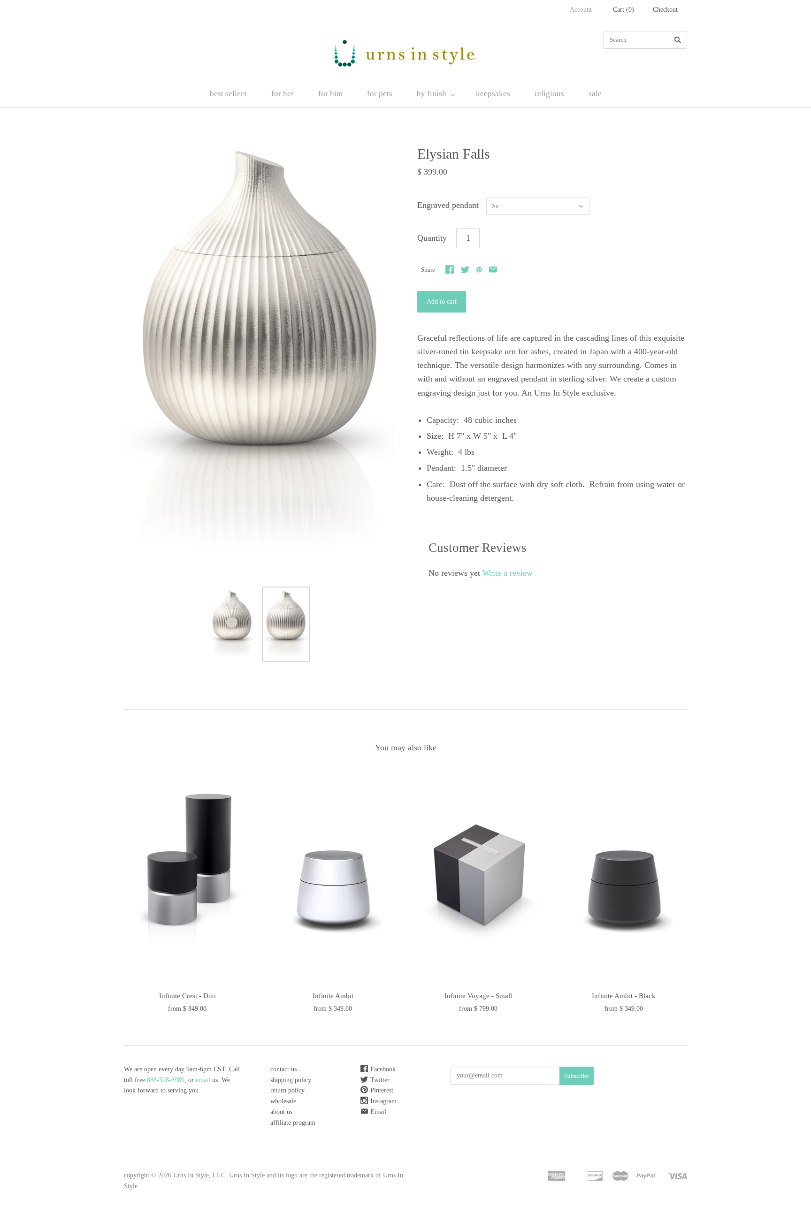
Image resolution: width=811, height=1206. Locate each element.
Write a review (507, 573)
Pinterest (381, 1090)
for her (282, 93)
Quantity (432, 238)
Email (378, 1111)
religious (549, 93)
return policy (287, 1090)
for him (330, 93)
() (623, 9)
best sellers (228, 93)
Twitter (380, 1080)
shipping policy (290, 1080)
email (204, 1080)
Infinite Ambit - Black (624, 996)
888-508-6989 (165, 1080)
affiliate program (292, 1122)
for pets (379, 93)
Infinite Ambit (333, 996)
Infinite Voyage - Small (478, 996)
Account (581, 9)
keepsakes (493, 93)
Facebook (383, 1069)
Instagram (383, 1101)
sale (595, 93)
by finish (431, 93)
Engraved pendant (448, 205)
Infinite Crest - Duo (187, 996)
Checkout (665, 9)
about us (281, 1111)
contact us (283, 1069)
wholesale (283, 1101)
